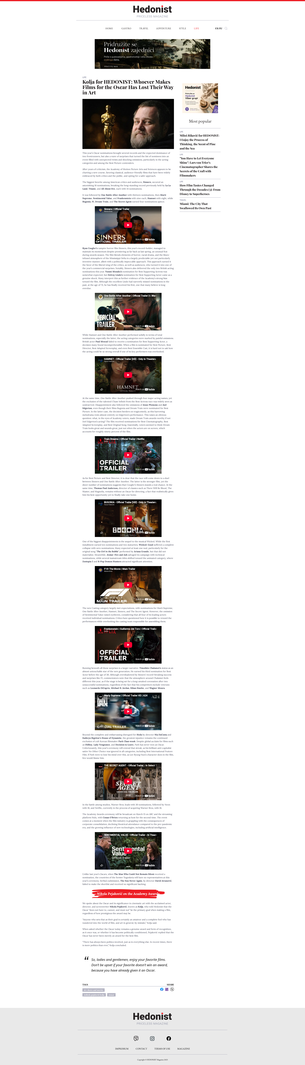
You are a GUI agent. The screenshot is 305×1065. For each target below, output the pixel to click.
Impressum (122, 1048)
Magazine (183, 1048)
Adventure (163, 28)
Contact (141, 1048)
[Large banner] (152, 54)
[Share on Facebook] (161, 989)
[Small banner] (200, 98)
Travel (143, 28)
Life (196, 28)
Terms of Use (162, 1048)
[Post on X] (172, 989)
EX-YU (218, 28)
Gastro (126, 28)
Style (182, 28)
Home (109, 28)
